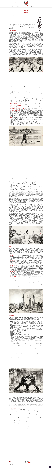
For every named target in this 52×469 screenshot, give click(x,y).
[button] (18, 6)
